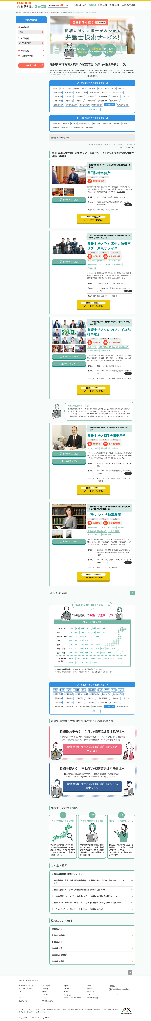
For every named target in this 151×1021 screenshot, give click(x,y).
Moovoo (21, 995)
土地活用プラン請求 (128, 5)
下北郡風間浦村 (102, 97)
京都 (81, 644)
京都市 (113, 658)
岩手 (82, 628)
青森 (77, 628)
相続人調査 (96, 123)
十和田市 (76, 88)
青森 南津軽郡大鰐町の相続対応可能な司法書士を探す (92, 785)
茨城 (93, 632)
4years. (89, 985)
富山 (86, 636)
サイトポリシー (40, 1009)
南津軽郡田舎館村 (122, 105)
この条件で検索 (30, 65)
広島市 (120, 658)
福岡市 (100, 658)
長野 (81, 636)
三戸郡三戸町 (57, 101)
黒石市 (107, 88)
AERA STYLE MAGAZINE (72, 998)
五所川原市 (92, 88)
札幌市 (93, 658)
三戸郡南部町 (114, 97)
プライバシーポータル (110, 1009)
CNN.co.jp (45, 988)
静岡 (76, 640)
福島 (104, 628)
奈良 (86, 644)
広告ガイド (31, 1012)
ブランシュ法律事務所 (104, 515)
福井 (97, 636)
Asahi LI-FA (90, 995)
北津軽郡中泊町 (58, 105)
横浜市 (71, 658)
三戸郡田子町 (79, 101)
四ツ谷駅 (115, 252)
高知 (113, 648)
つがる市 (121, 88)
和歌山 (98, 644)
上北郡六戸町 (106, 92)
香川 (97, 648)
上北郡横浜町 (57, 97)
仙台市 (104, 177)
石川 (92, 636)
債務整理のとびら (47, 1001)
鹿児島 (103, 653)
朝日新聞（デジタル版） (27, 985)
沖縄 (109, 653)
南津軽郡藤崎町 (97, 105)
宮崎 (97, 653)
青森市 (55, 88)
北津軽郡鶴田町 (115, 101)
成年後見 (56, 127)
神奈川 (77, 632)
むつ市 (100, 88)
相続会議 (90, 988)
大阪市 (104, 519)
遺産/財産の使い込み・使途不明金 (72, 127)
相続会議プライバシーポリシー (72, 1009)
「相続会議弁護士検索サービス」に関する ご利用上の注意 (75, 669)
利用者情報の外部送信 (92, 1009)
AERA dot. (45, 995)
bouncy (44, 998)
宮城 (93, 628)
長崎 (81, 653)
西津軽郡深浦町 (85, 105)
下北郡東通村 (68, 97)
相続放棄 (74, 123)
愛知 (70, 640)
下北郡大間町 (79, 97)
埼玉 (82, 632)
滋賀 (92, 644)
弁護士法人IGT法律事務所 (106, 435)
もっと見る (91, 109)
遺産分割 (66, 123)
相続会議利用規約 (53, 1009)
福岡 (70, 653)
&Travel (29, 988)
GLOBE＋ (67, 988)
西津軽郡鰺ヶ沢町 (71, 105)
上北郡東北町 (68, 92)
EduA (20, 992)
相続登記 (117, 123)
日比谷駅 (115, 338)
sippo (66, 985)
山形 (98, 628)
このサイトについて (26, 1009)
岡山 (76, 648)
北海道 (71, 628)
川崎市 (88, 662)
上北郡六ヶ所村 (118, 92)
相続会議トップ (81, 5)
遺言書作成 (56, 123)
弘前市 (62, 88)
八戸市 (69, 88)
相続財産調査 (107, 123)
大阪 (70, 644)
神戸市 (106, 658)
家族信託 (125, 123)
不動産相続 (89, 127)
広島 (70, 648)
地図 (128, 204)
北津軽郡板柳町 (102, 101)
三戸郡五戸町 (125, 97)
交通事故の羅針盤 (92, 998)
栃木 (98, 632)
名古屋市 (86, 658)
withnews (22, 998)
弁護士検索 (92, 5)
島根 (92, 648)
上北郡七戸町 (57, 92)
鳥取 (86, 648)
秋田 (88, 628)
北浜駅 (115, 519)
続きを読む (121, 192)
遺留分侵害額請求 (85, 123)
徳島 (102, 648)
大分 (92, 653)
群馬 (104, 632)
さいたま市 (79, 662)
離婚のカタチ (23, 1001)
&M (20, 988)
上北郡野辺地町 (94, 92)
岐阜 (81, 640)
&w (24, 988)
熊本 (86, 653)
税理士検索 (103, 5)
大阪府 (93, 519)
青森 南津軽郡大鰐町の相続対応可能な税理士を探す (92, 748)
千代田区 (104, 338)
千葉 (88, 632)
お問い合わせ (41, 1012)
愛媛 (107, 648)
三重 (86, 640)
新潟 (70, 636)
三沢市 (84, 88)
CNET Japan (46, 985)
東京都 (93, 252)
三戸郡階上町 (68, 101)
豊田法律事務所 (99, 173)
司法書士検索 (114, 5)
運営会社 (22, 1012)
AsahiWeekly (113, 994)
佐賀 (76, 653)
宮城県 (93, 177)
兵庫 (76, 644)
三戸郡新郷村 (90, 101)
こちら (98, 672)
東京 (70, 632)
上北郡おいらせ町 (81, 92)
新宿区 (104, 252)
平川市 (114, 88)
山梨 (76, 636)
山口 (81, 648)
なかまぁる (67, 995)
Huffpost (44, 992)
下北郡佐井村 (90, 97)
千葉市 (94, 662)
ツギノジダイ (91, 992)
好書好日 (67, 992)
